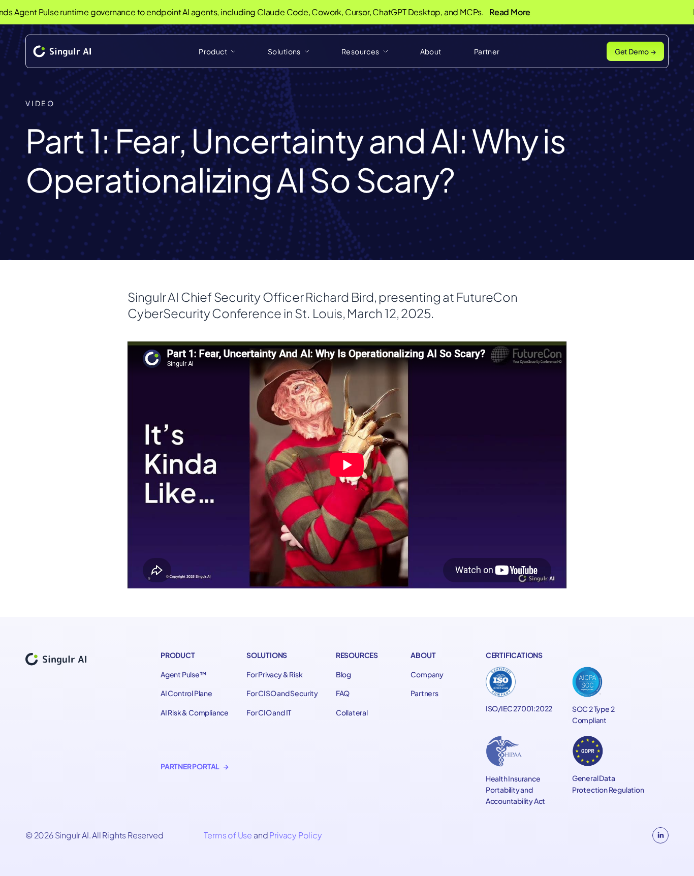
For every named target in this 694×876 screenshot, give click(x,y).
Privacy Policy (295, 835)
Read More (490, 12)
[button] (217, 51)
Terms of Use (228, 835)
